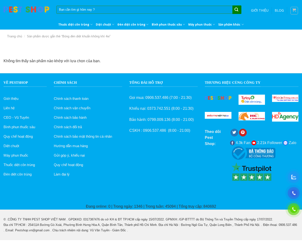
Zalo (292, 143)
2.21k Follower (269, 143)
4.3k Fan (242, 143)
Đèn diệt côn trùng (131, 24)
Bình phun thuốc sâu (167, 24)
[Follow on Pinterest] (243, 133)
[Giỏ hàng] (294, 10)
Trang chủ (14, 36)
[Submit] (236, 10)
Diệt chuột (103, 24)
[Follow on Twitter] (234, 133)
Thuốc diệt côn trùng (73, 24)
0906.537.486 (156, 98)
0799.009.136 (159, 120)
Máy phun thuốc (200, 24)
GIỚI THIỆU (259, 10)
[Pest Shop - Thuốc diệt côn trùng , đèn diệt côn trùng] (26, 9)
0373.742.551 (158, 108)
